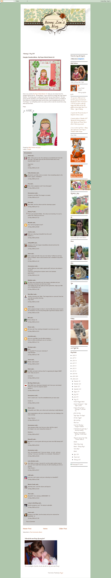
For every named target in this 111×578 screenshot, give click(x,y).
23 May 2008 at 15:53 (33, 488)
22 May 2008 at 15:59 (33, 312)
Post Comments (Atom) (36, 532)
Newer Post (27, 529)
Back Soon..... (76, 423)
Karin (29, 253)
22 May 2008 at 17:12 (33, 342)
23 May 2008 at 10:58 (33, 479)
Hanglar (29, 149)
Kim (29, 202)
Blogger (61, 573)
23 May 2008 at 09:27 (33, 470)
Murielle (30, 222)
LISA (29, 475)
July (75, 394)
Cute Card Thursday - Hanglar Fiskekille (79, 426)
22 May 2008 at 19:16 (33, 378)
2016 (73, 361)
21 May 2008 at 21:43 (33, 168)
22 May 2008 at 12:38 (33, 289)
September (76, 389)
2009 (73, 376)
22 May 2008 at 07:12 (33, 206)
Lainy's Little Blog (33, 503)
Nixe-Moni (30, 294)
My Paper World (32, 383)
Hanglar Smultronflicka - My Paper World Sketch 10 (80, 434)
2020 (73, 356)
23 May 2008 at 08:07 (33, 434)
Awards (75, 442)
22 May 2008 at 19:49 (33, 390)
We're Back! (76, 449)
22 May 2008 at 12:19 (33, 275)
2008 (73, 379)
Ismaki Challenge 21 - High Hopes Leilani (80, 405)
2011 (73, 371)
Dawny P (30, 211)
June (75, 397)
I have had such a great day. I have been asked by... (80, 429)
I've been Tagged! (77, 418)
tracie (29, 512)
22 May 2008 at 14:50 (33, 301)
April (75, 455)
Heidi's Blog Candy (78, 444)
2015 (73, 363)
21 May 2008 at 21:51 (33, 178)
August (75, 392)
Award (75, 451)
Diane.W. (30, 439)
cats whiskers (32, 461)
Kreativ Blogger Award (79, 402)
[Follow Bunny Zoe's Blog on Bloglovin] (78, 60)
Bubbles (30, 280)
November (76, 384)
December (76, 381)
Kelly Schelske (32, 173)
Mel (29, 317)
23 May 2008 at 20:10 (33, 507)
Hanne (29, 408)
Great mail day (77, 413)
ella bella (30, 336)
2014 (73, 366)
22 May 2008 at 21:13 (33, 420)
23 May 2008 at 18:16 (33, 498)
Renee (29, 327)
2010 (73, 374)
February (76, 460)
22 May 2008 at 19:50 (33, 403)
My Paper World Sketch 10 (40, 94)
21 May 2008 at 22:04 (33, 188)
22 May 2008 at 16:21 (33, 331)
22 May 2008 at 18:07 (33, 364)
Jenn (29, 493)
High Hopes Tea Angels (79, 416)
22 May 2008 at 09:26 (33, 237)
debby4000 (31, 242)
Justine (30, 232)
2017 (73, 358)
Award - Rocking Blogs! (79, 447)
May (75, 400)
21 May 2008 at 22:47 (33, 197)
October (76, 387)
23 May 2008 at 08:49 (33, 456)
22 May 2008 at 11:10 (33, 261)
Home (45, 529)
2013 (73, 369)
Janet (29, 359)
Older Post (63, 529)
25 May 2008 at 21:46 (33, 518)
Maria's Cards (31, 484)
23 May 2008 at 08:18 (33, 445)
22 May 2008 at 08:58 (33, 227)
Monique (30, 347)
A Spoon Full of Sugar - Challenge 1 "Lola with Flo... (79, 409)
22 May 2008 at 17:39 (33, 354)
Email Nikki (73, 135)
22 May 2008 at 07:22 (33, 217)
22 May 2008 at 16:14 (33, 322)
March (75, 457)
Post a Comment (30, 521)
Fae (29, 183)
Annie (29, 306)
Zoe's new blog (77, 420)
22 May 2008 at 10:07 (33, 248)
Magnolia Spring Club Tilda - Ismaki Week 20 (80, 438)
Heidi (29, 155)
